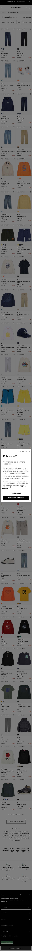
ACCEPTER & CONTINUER (16, 497)
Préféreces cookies (16, 493)
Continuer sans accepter (24, 451)
